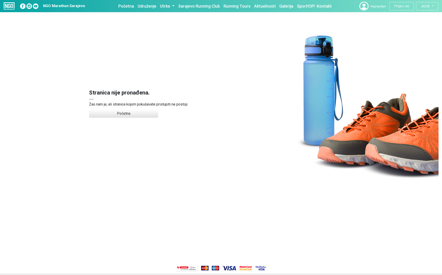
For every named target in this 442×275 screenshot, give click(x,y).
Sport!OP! (306, 6)
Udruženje (147, 6)
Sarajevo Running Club (199, 6)
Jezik (426, 6)
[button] (364, 6)
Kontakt (324, 6)
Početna (126, 6)
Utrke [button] (165, 6)
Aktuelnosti (265, 6)
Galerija (286, 6)
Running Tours (237, 6)
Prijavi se (401, 6)
